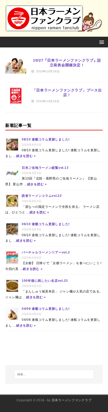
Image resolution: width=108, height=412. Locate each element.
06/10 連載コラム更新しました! (46, 224)
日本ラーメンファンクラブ (72, 400)
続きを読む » (26, 156)
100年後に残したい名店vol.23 (45, 281)
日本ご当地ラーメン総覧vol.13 (45, 168)
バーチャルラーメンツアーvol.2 (46, 252)
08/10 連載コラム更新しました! (46, 139)
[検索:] (54, 374)
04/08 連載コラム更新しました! (46, 309)
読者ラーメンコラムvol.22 (42, 196)
